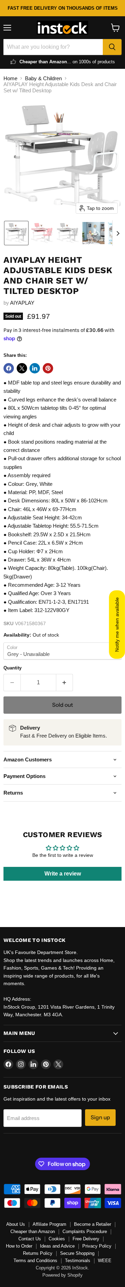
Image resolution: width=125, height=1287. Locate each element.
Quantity (12, 667)
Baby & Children (43, 78)
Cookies (57, 1238)
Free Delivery (86, 1238)
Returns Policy (37, 1253)
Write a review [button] (62, 874)
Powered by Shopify (62, 1275)
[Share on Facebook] (8, 368)
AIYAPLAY (22, 303)
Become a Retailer (92, 1224)
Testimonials (77, 1260)
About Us (15, 1224)
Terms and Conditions (35, 1260)
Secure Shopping (77, 1253)
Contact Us (29, 1238)
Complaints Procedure (84, 1231)
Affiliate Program (49, 1224)
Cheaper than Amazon (32, 1231)
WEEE (104, 1260)
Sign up (100, 1117)
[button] (16, 233)
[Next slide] (117, 233)
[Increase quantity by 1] (64, 682)
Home (10, 78)
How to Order (19, 1246)
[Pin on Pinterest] (48, 368)
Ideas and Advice (57, 1246)
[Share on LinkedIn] (35, 368)
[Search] (112, 47)
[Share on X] (22, 368)
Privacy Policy (96, 1246)
